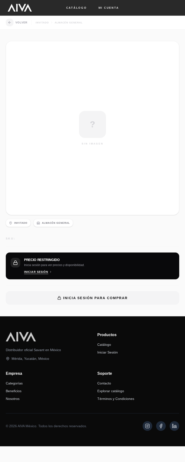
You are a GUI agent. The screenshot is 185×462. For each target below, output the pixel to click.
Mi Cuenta (109, 7)
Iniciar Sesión (107, 352)
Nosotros (13, 399)
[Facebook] (161, 426)
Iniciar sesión (36, 271)
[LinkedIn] (174, 426)
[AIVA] (20, 8)
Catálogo (76, 7)
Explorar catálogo (110, 391)
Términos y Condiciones (115, 399)
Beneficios (13, 391)
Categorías (14, 383)
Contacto (104, 383)
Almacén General (69, 22)
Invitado (42, 22)
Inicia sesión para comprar (95, 298)
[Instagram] (147, 426)
